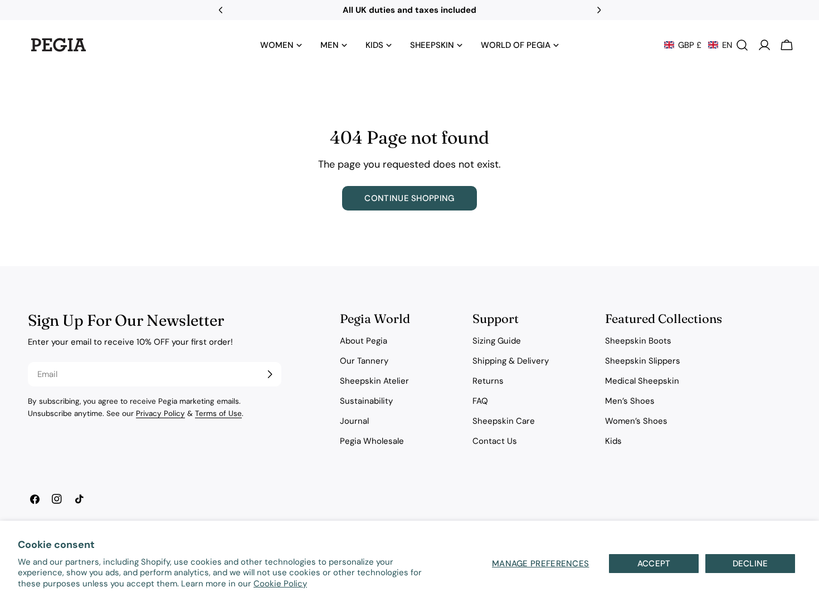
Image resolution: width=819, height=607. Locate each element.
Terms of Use (218, 413)
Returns (488, 380)
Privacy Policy (160, 413)
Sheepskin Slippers (642, 360)
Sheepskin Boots (638, 340)
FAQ (480, 401)
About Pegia (363, 340)
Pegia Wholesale (372, 441)
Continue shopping (409, 198)
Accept (654, 563)
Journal (354, 421)
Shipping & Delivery (510, 360)
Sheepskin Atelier (374, 380)
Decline (750, 563)
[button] (698, 45)
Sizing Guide (496, 340)
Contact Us (494, 441)
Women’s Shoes (636, 421)
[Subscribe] (269, 374)
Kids (613, 441)
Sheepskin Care (503, 421)
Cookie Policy (280, 583)
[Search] (742, 45)
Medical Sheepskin (642, 380)
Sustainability (366, 401)
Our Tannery (364, 360)
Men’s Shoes (630, 401)
